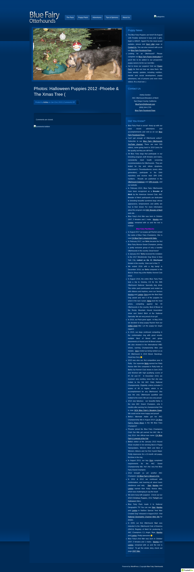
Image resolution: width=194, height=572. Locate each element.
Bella (147, 241)
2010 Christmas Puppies (137, 498)
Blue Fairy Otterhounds (155, 566)
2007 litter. (136, 551)
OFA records (153, 182)
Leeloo (130, 223)
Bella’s (130, 442)
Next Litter (150, 44)
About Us (126, 17)
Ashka (45, 102)
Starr (149, 486)
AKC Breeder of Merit (154, 210)
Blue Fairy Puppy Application (150, 57)
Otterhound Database (136, 182)
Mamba (156, 219)
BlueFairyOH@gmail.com (145, 104)
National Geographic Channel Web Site (144, 517)
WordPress (135, 566)
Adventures (97, 17)
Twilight (156, 498)
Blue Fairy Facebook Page (141, 50)
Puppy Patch (83, 17)
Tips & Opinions (112, 17)
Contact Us (132, 47)
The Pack (70, 17)
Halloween (132, 501)
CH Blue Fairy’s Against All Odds (144, 238)
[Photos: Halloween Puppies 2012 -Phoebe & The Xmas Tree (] (57, 55)
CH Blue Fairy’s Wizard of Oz (148, 476)
